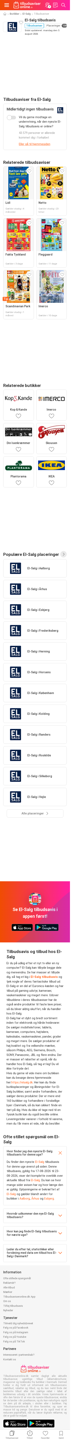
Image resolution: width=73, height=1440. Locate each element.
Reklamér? (9, 1282)
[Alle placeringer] (63, 554)
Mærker (7, 1291)
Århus (35, 1198)
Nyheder (8, 1310)
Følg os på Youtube (14, 1336)
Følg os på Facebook (15, 1327)
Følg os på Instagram (15, 1332)
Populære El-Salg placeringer (31, 554)
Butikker (14, 13)
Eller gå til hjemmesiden (34, 144)
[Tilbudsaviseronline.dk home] (27, 5)
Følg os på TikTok (14, 1341)
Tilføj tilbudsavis (13, 1305)
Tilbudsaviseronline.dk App (19, 1296)
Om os (7, 1301)
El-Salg (27, 13)
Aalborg (24, 1198)
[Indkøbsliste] (55, 5)
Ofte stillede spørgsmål (17, 1278)
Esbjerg (49, 1198)
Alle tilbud (9, 1287)
